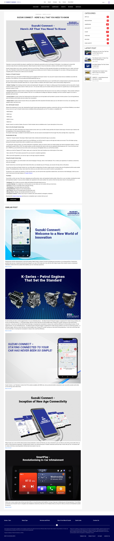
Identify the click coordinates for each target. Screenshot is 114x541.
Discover (35, 7)
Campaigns (55, 7)
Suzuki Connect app (17, 196)
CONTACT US (107, 536)
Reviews (70, 7)
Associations (45, 7)
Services (78, 7)
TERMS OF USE (83, 536)
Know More (13, 199)
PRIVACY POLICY (92, 536)
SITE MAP (100, 536)
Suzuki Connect (28, 173)
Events (63, 7)
